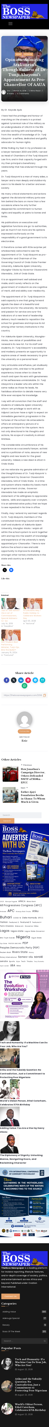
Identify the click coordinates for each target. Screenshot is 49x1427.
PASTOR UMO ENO (14, 944)
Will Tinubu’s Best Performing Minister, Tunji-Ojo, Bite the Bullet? (10, 646)
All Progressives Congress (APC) (21, 905)
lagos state (17, 931)
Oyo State (3, 944)
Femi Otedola (7, 926)
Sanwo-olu (25, 957)
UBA (12, 965)
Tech (23, 961)
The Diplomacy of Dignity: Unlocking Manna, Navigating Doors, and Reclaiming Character (21, 1159)
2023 (2, 902)
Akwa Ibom (31, 901)
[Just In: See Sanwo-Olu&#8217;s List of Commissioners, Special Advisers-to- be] (11, 603)
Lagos (5, 931)
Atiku (35, 911)
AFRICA (21, 901)
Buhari (6, 917)
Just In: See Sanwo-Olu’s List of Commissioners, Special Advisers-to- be (10, 615)
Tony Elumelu (39, 961)
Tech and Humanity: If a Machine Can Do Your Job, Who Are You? (31, 1362)
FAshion (4, 922)
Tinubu (30, 961)
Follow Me (24, 731)
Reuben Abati (5, 952)
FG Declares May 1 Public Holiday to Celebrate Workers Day (32, 614)
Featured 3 (25, 922)
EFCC (40, 917)
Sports (12, 961)
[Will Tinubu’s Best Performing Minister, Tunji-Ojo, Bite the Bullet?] (11, 635)
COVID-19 (17, 918)
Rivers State (20, 952)
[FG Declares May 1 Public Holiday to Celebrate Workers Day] (33, 603)
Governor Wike (32, 926)
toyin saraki (4, 966)
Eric (9, 91)
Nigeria (23, 937)
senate (4, 961)
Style (18, 961)
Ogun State (36, 938)
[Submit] (46, 1341)
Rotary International (8, 957)
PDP (25, 943)
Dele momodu (29, 917)
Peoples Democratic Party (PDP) (19, 947)
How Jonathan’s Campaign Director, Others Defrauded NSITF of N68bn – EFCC (33, 776)
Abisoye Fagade (11, 902)
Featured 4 (36, 922)
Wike (18, 965)
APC (11, 910)
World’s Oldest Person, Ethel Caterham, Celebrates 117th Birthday (30, 1407)
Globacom (19, 926)
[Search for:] (21, 815)
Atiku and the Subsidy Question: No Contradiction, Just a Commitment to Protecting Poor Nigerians (22, 1073)
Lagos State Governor (35, 931)
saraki (38, 957)
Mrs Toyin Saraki (7, 938)
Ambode (3, 912)
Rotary (31, 952)
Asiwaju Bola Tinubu (23, 912)
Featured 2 (14, 922)
